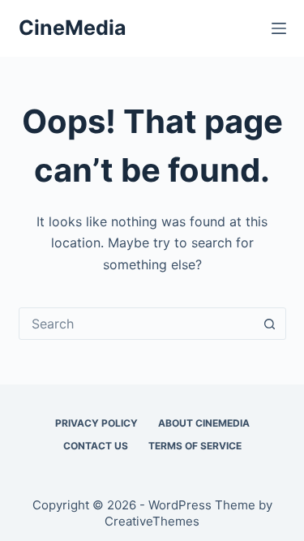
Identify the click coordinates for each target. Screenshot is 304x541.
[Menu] (279, 28)
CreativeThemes (152, 521)
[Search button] (270, 323)
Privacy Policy (96, 423)
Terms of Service (195, 446)
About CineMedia (204, 423)
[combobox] (137, 323)
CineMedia (72, 27)
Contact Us (95, 446)
